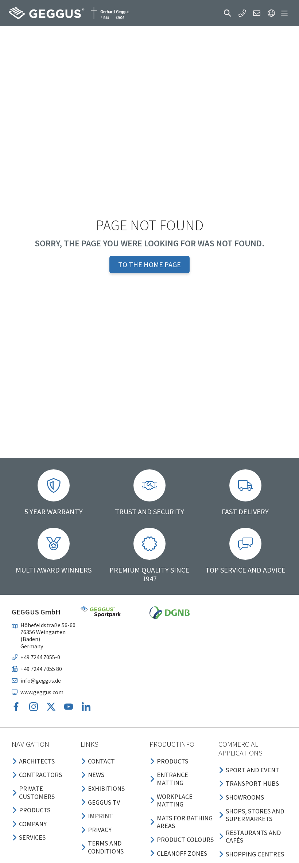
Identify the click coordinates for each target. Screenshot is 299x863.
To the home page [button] (149, 264)
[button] (227, 13)
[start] (69, 13)
